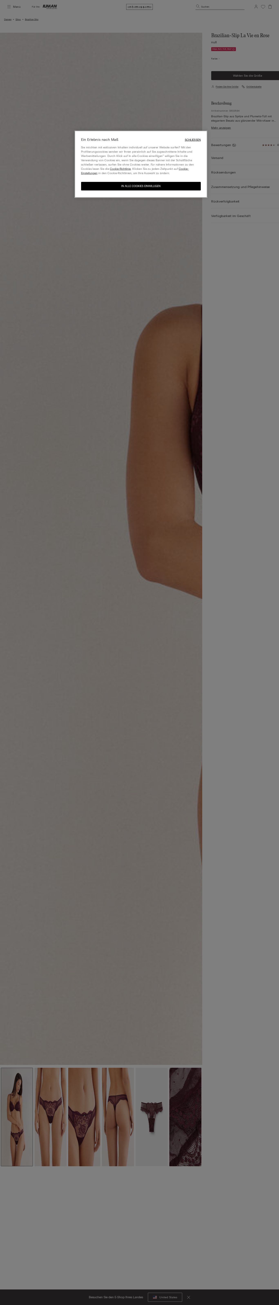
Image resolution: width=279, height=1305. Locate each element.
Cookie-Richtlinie (120, 169)
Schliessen (193, 140)
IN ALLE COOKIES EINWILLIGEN (141, 186)
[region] (141, 164)
